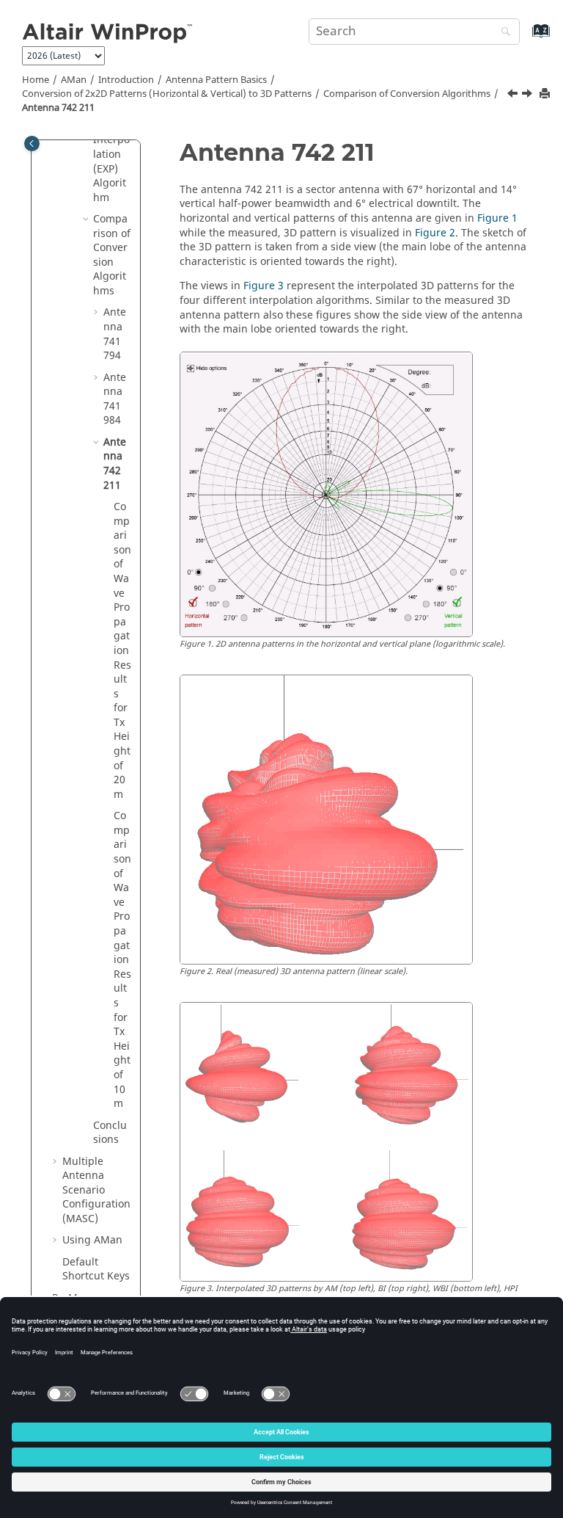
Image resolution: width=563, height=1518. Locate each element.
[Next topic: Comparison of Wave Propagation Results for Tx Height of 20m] (528, 95)
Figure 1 (497, 218)
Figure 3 (263, 286)
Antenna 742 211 (58, 108)
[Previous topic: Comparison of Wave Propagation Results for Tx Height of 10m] (514, 95)
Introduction (126, 80)
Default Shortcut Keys (96, 1269)
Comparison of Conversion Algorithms (406, 94)
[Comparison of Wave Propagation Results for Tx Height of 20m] (528, 95)
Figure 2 (435, 233)
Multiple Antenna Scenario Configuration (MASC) (96, 1190)
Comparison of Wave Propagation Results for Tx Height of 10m (122, 959)
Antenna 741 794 (114, 334)
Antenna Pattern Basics (216, 80)
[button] (87, 219)
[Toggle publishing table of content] (32, 143)
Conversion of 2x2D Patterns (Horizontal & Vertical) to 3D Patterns (167, 94)
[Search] (502, 32)
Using (92, 1240)
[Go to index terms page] (525, 38)
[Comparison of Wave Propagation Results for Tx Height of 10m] (514, 95)
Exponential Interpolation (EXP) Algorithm (111, 155)
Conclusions (110, 1133)
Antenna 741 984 (114, 399)
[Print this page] (546, 94)
